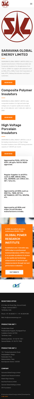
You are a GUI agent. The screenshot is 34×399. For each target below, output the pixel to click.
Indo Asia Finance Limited (9, 381)
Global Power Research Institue (10, 375)
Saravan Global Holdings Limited (10, 384)
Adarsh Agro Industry (7, 378)
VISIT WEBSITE (14, 272)
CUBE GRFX (4, 396)
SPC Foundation (6, 387)
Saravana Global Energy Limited (10, 372)
